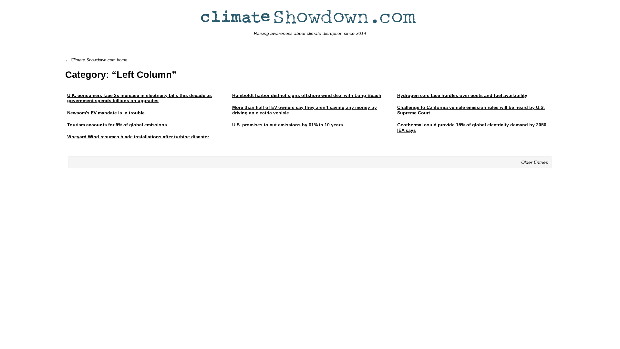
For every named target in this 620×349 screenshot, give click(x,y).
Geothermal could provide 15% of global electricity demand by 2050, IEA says (472, 127)
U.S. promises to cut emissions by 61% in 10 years (287, 124)
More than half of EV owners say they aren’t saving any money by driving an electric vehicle (304, 110)
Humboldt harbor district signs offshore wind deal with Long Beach (306, 95)
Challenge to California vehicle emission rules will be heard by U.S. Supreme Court (471, 110)
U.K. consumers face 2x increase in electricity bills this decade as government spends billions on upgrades (139, 98)
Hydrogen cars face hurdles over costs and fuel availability (462, 95)
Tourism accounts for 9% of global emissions (117, 124)
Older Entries (534, 162)
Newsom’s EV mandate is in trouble (106, 112)
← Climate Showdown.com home (96, 60)
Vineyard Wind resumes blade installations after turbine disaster (138, 136)
